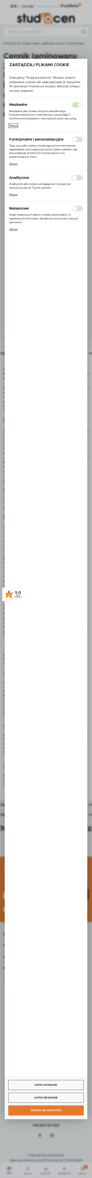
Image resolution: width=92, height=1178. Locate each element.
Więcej (13, 125)
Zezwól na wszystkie (46, 1110)
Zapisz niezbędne (46, 1097)
